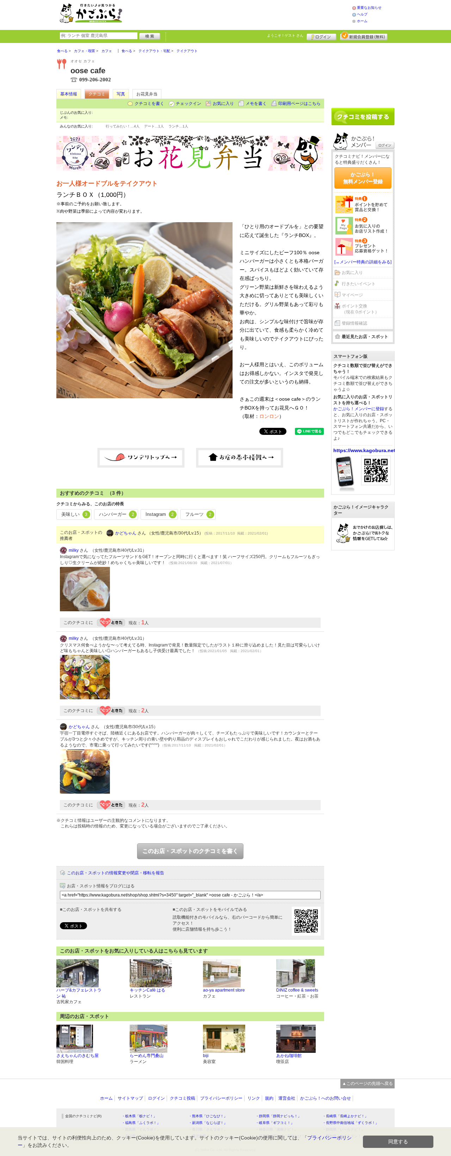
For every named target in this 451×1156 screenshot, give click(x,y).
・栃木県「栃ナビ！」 (139, 1116)
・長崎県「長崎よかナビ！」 (345, 1116)
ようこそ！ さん (285, 35)
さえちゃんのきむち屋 (77, 1055)
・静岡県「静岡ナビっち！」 (278, 1116)
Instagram (160, 514)
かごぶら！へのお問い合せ (325, 1098)
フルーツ (198, 514)
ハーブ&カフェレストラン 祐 (78, 993)
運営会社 (286, 1098)
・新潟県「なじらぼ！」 (208, 1123)
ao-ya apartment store (224, 990)
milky (74, 550)
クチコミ (96, 94)
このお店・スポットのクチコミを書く (190, 851)
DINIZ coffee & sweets (297, 990)
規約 (269, 1098)
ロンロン (269, 416)
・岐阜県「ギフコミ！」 (274, 1123)
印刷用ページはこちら (299, 103)
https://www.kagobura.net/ (365, 450)
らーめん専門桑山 (146, 1055)
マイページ (352, 295)
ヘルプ (362, 14)
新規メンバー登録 (364, 35)
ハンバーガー (116, 514)
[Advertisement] (244, 14)
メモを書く (256, 103)
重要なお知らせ (369, 8)
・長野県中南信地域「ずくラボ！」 (350, 1123)
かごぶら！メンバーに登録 (358, 408)
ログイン (321, 35)
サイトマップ (130, 1098)
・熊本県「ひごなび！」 (208, 1116)
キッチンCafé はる (147, 990)
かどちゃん (125, 533)
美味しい (74, 514)
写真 (121, 94)
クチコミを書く (149, 103)
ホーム (362, 21)
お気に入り (223, 103)
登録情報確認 (354, 323)
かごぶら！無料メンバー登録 (363, 177)
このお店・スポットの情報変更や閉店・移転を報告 (115, 872)
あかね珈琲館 (289, 1055)
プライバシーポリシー (221, 1098)
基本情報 (68, 94)
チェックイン (188, 103)
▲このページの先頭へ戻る (367, 1083)
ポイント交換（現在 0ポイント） (360, 309)
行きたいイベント (359, 283)
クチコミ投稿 (182, 1098)
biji (206, 1055)
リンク (253, 1098)
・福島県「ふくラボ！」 (141, 1123)
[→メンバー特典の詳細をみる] (362, 262)
